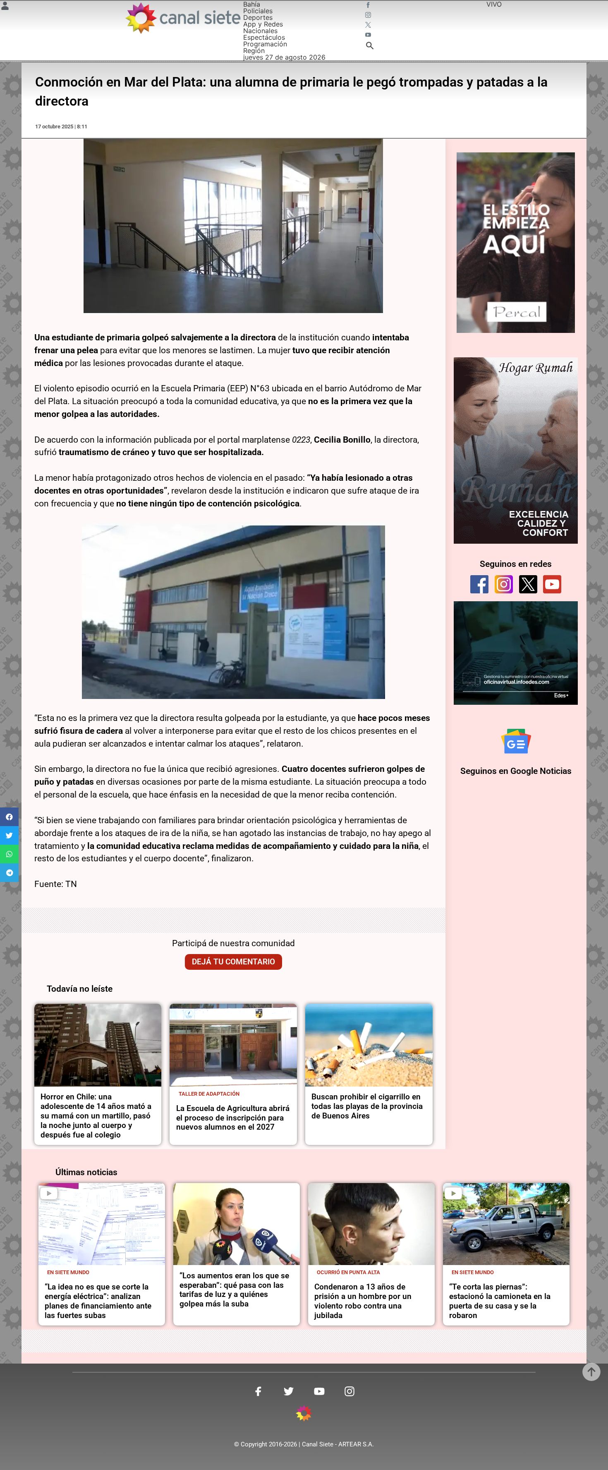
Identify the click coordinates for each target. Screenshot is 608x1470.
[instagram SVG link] (369, 16)
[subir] (591, 1372)
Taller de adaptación (209, 1094)
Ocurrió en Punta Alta (348, 1272)
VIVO (494, 4)
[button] (9, 816)
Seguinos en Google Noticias (516, 771)
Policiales (258, 11)
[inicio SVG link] (304, 1414)
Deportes (258, 17)
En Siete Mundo (68, 1272)
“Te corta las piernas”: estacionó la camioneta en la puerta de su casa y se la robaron (500, 1301)
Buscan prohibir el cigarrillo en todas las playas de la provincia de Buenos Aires (367, 1106)
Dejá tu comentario (233, 961)
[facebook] (479, 584)
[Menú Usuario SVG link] (5, 7)
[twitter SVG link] (369, 26)
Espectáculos (264, 37)
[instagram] (504, 584)
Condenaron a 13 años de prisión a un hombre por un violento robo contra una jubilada (363, 1301)
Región (254, 50)
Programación (265, 44)
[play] (48, 1193)
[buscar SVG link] (370, 47)
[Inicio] (182, 18)
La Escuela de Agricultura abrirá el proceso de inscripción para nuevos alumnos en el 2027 (233, 1118)
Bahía (251, 4)
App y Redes (263, 24)
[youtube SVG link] (369, 36)
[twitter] (528, 584)
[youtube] (552, 584)
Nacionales (260, 31)
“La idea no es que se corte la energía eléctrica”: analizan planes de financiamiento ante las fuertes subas (98, 1301)
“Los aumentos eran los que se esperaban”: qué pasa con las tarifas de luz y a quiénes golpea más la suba (234, 1290)
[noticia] (98, 1045)
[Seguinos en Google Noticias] (516, 741)
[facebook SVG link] (369, 6)
